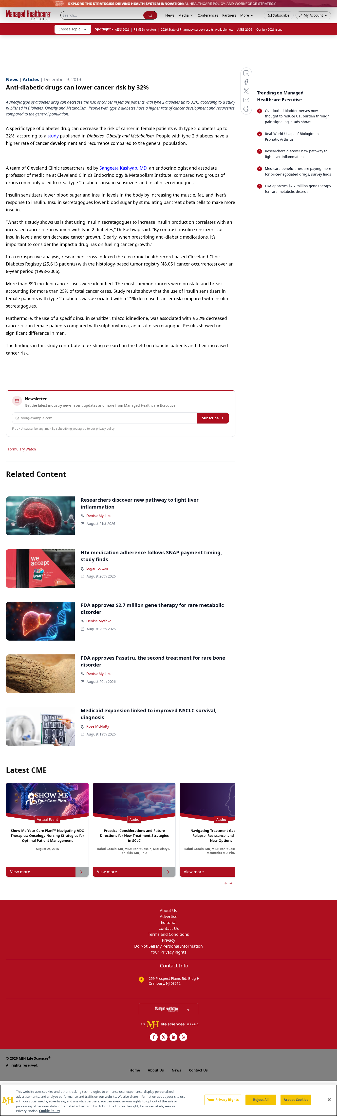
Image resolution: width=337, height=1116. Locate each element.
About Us (168, 910)
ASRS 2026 (244, 29)
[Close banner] (330, 6)
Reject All (261, 1099)
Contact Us (168, 928)
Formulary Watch (22, 449)
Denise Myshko (98, 515)
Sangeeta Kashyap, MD (123, 168)
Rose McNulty (97, 726)
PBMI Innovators (145, 29)
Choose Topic (69, 29)
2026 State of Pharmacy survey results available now (197, 29)
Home (135, 1070)
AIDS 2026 (122, 29)
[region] (168, 1100)
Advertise (168, 916)
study (53, 136)
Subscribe (210, 418)
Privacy (168, 940)
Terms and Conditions (168, 934)
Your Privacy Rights (169, 952)
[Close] (329, 1099)
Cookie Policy (49, 1111)
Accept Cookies (296, 1099)
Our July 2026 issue (269, 29)
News (169, 15)
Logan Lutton (97, 568)
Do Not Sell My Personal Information (168, 946)
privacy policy (105, 428)
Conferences (208, 15)
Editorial (168, 922)
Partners (229, 15)
